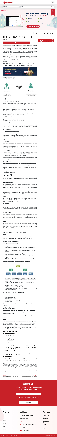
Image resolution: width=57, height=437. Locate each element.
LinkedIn (47, 424)
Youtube (46, 428)
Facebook (47, 415)
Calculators (5, 429)
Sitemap (21, 435)
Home (4, 415)
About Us (5, 417)
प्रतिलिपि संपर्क (39, 33)
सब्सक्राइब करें (28, 402)
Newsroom (5, 420)
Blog (4, 426)
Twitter (46, 418)
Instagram (47, 421)
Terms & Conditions (4, 435)
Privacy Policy (14, 435)
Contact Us (5, 432)
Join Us (4, 423)
